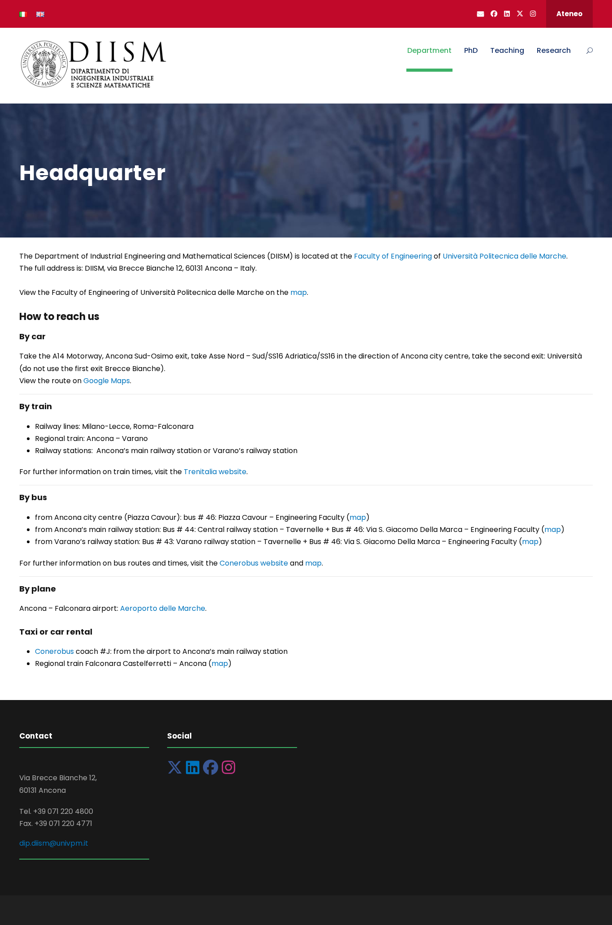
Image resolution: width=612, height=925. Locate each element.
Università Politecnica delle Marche (504, 256)
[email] (480, 13)
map (298, 292)
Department (429, 50)
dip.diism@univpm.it (53, 843)
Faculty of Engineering (393, 256)
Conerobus (55, 651)
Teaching (507, 50)
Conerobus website (254, 563)
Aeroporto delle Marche (162, 608)
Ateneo (569, 13)
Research (554, 50)
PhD (471, 50)
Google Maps (106, 381)
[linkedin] (507, 13)
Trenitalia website (215, 472)
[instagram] (533, 13)
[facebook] (494, 13)
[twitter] (520, 13)
